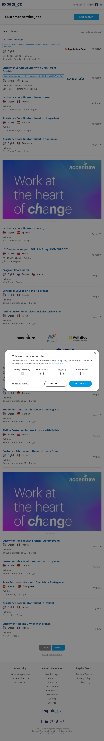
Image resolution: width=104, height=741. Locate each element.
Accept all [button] (80, 383)
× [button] (95, 353)
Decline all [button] (56, 383)
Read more (59, 363)
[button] (20, 383)
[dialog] (52, 370)
